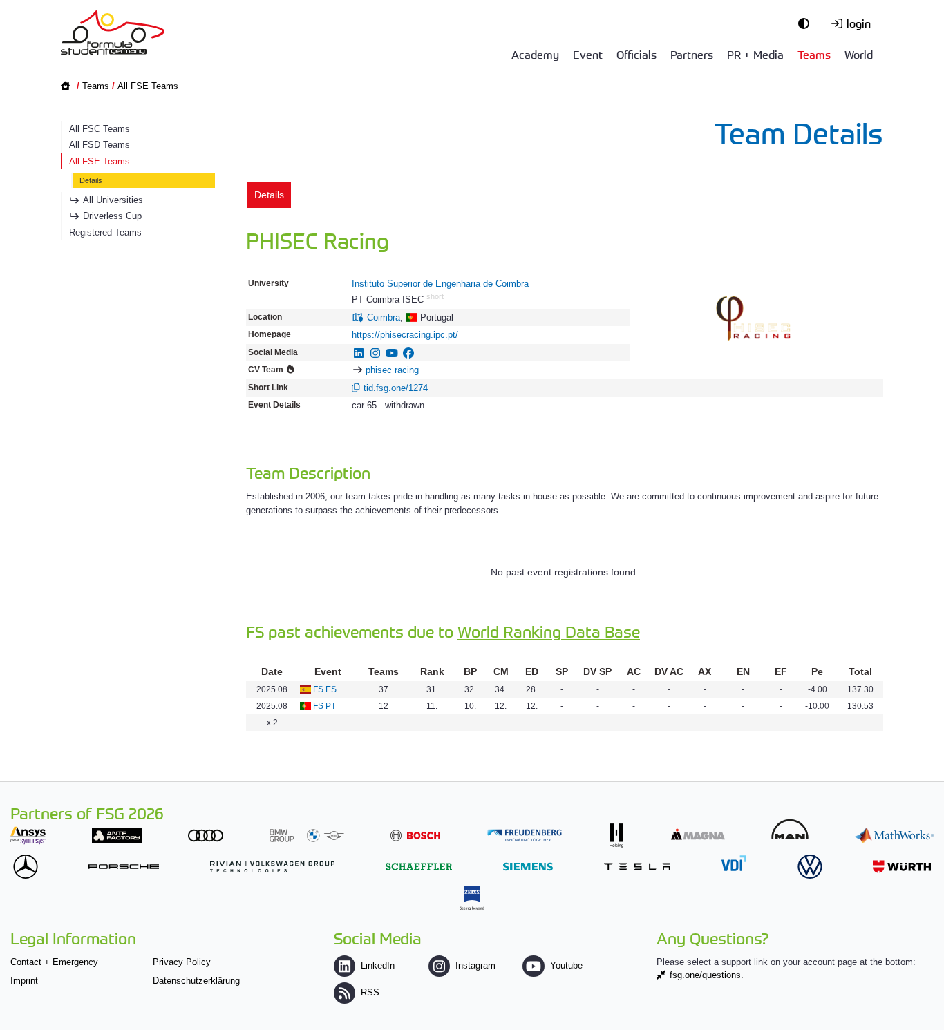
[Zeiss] (472, 898)
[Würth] (902, 867)
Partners (691, 54)
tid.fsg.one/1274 (396, 388)
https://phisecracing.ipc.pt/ (405, 335)
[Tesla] (637, 867)
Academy (535, 54)
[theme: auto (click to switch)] (807, 23)
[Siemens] (528, 867)
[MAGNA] (698, 834)
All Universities (113, 200)
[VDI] (733, 863)
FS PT (324, 706)
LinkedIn (378, 965)
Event (588, 54)
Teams (814, 54)
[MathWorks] (894, 835)
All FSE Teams (147, 86)
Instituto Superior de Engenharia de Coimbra (440, 283)
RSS (370, 992)
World (858, 54)
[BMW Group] (307, 835)
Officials (636, 54)
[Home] (112, 32)
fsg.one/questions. (707, 975)
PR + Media (755, 54)
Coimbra (383, 317)
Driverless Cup (112, 216)
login (859, 23)
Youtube (566, 965)
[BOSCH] (415, 835)
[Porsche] (123, 867)
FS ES (325, 689)
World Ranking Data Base (548, 631)
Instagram (475, 965)
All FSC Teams (99, 129)
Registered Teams (105, 232)
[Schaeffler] (419, 867)
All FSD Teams (99, 145)
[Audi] (205, 835)
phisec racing (392, 370)
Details (90, 180)
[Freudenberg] (524, 835)
